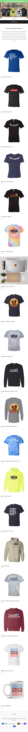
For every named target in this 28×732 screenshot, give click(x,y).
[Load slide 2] (14, 18)
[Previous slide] (2, 18)
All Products (14, 21)
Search (14, 714)
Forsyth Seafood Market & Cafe (13, 718)
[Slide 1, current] (13, 18)
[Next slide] (25, 18)
